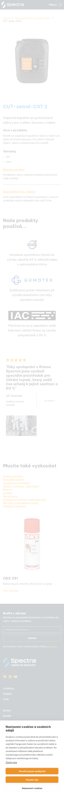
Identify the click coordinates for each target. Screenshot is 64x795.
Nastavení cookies (32, 788)
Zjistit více (11, 762)
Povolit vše (32, 779)
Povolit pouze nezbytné (32, 771)
